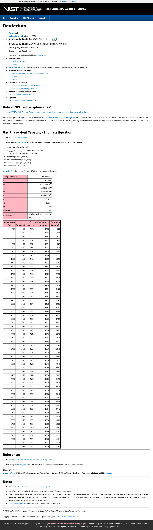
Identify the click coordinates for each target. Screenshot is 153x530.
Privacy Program (33, 523)
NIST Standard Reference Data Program (58, 117)
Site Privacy (9, 523)
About (42, 18)
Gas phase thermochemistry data (26, 85)
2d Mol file (42, 55)
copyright (22, 142)
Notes (14, 79)
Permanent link (16, 67)
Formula (12, 33)
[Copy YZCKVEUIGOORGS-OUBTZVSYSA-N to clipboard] (66, 44)
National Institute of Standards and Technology (23, 9)
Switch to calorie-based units (24, 100)
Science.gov (97, 526)
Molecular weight (16, 36)
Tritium (15, 64)
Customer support (16, 503)
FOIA (127, 523)
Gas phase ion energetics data (24, 88)
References (17, 76)
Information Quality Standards (63, 526)
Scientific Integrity (42, 526)
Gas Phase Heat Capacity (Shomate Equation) (31, 73)
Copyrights (46, 523)
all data (109, 473)
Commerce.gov (84, 526)
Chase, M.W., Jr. (9, 473)
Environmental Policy (140, 523)
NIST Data (28, 18)
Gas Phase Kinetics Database (24, 94)
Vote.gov (115, 526)
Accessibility (20, 523)
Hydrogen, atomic (19, 61)
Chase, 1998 (47, 210)
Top (12, 137)
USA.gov (106, 526)
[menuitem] (3, 18)
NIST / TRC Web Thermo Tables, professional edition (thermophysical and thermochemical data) (48, 112)
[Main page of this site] (3, 18)
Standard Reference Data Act (67, 516)
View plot (7, 171)
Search (13, 18)
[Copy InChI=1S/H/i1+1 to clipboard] (48, 39)
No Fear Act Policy (116, 523)
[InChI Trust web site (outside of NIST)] (54, 41)
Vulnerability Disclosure (98, 523)
